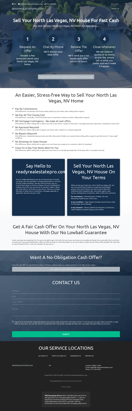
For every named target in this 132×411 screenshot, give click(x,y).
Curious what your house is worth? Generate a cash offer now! (66, 77)
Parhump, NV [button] (89, 356)
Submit (66, 334)
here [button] (77, 397)
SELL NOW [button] (114, 4)
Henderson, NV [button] (75, 356)
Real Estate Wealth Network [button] (72, 381)
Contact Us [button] (115, 9)
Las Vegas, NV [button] (43, 356)
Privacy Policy (66, 387)
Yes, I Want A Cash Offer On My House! (66, 269)
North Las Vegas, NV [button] (59, 356)
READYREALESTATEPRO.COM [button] (27, 8)
